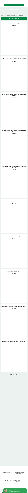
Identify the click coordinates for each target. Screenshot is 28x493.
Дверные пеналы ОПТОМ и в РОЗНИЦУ (9, 15)
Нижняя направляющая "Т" (13, 271)
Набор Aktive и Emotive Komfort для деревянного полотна (14, 59)
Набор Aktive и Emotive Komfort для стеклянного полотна (14, 95)
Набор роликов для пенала (14, 202)
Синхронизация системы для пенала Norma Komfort (13, 306)
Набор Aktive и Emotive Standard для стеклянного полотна (14, 167)
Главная (4, 14)
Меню (18, 5)
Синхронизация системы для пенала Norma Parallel (14, 341)
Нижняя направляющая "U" (14, 236)
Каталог (8, 5)
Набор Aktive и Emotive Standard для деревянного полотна (14, 131)
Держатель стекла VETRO (14, 23)
